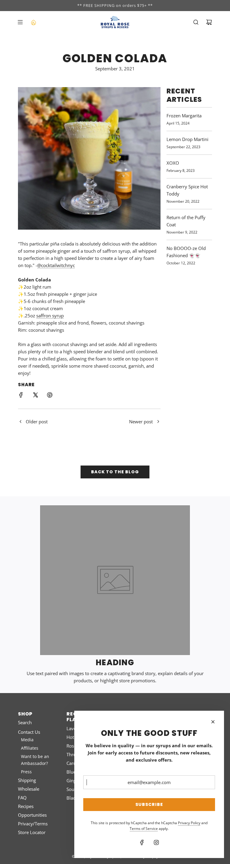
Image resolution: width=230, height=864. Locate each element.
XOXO (173, 163)
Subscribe (149, 804)
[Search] (195, 22)
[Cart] (209, 22)
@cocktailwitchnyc (56, 265)
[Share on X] (35, 395)
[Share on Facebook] (21, 395)
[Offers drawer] (33, 22)
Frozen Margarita (184, 116)
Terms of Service (144, 828)
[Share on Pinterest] (49, 395)
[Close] (213, 721)
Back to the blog (115, 472)
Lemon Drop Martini (187, 139)
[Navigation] (20, 22)
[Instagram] (156, 842)
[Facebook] (142, 842)
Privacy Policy (189, 822)
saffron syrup (50, 316)
